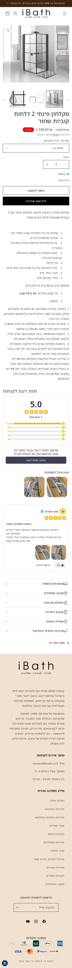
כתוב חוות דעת (36, 460)
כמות (66, 157)
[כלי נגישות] (5, 963)
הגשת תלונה (43, 565)
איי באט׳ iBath (26, 961)
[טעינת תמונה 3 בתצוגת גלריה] (17, 99)
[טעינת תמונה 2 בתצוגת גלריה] (36, 99)
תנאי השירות (57, 825)
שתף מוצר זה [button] (57, 642)
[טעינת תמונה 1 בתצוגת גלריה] (54, 99)
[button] (65, 13)
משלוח (55, 134)
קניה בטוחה (57, 850)
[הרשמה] (18, 907)
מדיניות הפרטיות (55, 809)
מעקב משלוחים (55, 884)
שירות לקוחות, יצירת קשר (49, 859)
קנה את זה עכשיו (36, 201)
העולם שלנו (57, 800)
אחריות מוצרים (56, 867)
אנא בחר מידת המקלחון (56, 140)
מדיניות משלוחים (54, 842)
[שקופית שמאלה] (68, 100)
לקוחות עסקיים (55, 875)
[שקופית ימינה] (4, 100)
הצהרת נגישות (56, 834)
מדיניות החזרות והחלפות (50, 817)
